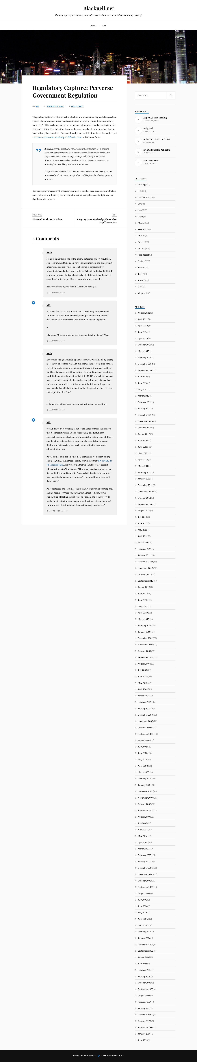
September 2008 (145, 734)
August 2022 (144, 312)
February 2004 (144, 970)
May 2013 (142, 389)
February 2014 (144, 357)
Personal (142, 229)
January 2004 (144, 976)
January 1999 (144, 1008)
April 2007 (143, 842)
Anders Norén (117, 1056)
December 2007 (145, 791)
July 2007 (142, 823)
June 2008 (143, 753)
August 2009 (144, 663)
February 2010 (144, 625)
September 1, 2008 (58, 511)
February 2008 (144, 778)
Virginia (141, 293)
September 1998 (145, 1027)
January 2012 (144, 478)
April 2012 (143, 459)
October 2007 (144, 804)
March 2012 (143, 466)
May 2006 (142, 912)
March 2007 (143, 848)
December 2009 (145, 638)
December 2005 (145, 944)
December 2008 (145, 714)
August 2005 (144, 957)
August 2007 (144, 816)
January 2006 (144, 938)
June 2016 (143, 332)
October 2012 (144, 427)
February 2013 (144, 402)
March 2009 (143, 695)
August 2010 (144, 587)
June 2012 (143, 446)
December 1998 (145, 1014)
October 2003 (144, 982)
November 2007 (145, 797)
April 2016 (143, 338)
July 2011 (142, 517)
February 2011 (144, 549)
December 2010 (145, 561)
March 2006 (143, 925)
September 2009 (145, 657)
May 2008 (142, 759)
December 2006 (145, 867)
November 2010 (145, 568)
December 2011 (145, 485)
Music (141, 223)
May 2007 (142, 836)
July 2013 (142, 376)
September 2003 (145, 989)
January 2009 (144, 708)
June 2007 (143, 829)
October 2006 (144, 880)
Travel (141, 280)
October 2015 (144, 344)
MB (37, 106)
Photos (141, 235)
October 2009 (144, 651)
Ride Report (143, 254)
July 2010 (142, 593)
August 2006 (144, 893)
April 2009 (143, 689)
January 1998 (144, 1033)
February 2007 (144, 855)
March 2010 (143, 619)
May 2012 (142, 453)
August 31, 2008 (57, 410)
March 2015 (143, 351)
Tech (140, 274)
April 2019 (143, 325)
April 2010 (143, 612)
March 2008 (143, 772)
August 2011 (144, 510)
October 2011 (144, 497)
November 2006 (145, 874)
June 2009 (143, 676)
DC (139, 191)
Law (73, 106)
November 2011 (145, 491)
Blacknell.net (98, 8)
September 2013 (145, 370)
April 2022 (143, 319)
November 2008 (145, 721)
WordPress (90, 1056)
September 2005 (145, 950)
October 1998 (144, 1021)
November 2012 (145, 421)
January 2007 (144, 861)
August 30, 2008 (55, 106)
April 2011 (143, 536)
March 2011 (143, 542)
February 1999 (144, 1001)
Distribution (143, 197)
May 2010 (142, 606)
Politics (141, 248)
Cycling (141, 184)
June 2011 (143, 523)
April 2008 (143, 766)
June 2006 (143, 906)
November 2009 (145, 644)
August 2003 (144, 995)
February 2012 (144, 472)
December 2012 (145, 415)
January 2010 (144, 631)
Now (104, 25)
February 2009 (144, 702)
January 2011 (144, 555)
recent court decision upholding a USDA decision (57, 137)
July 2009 (142, 670)
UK (139, 286)
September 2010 (145, 580)
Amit (49, 252)
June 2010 (143, 600)
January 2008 (144, 785)
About (93, 25)
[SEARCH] (171, 95)
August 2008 (144, 740)
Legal (140, 216)
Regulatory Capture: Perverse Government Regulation (72, 91)
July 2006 (142, 899)
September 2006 (145, 887)
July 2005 (142, 963)
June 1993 (143, 1040)
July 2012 (142, 440)
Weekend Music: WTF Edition (47, 219)
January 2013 (144, 408)
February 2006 (144, 931)
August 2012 (144, 434)
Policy (80, 106)
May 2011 (142, 529)
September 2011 (145, 504)
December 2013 (145, 363)
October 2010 (144, 574)
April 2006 (143, 919)
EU (139, 203)
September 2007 (145, 810)
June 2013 (143, 383)
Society (141, 261)
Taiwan (141, 267)
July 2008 (142, 746)
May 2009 (142, 683)
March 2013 (143, 395)
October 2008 (144, 727)
